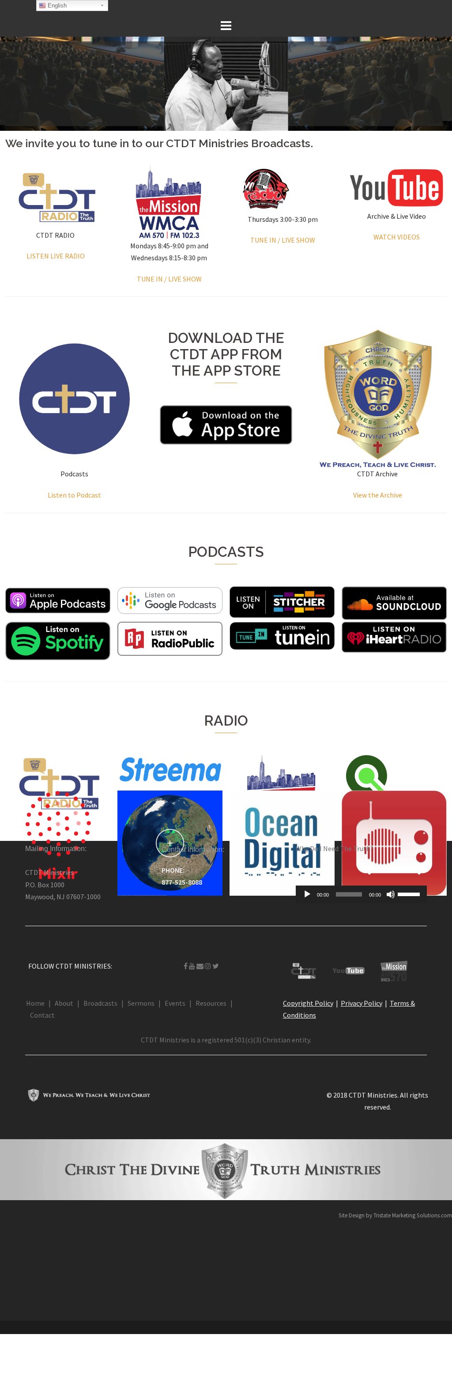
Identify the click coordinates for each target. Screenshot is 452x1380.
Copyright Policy (308, 1003)
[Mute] (390, 894)
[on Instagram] (208, 966)
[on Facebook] (186, 966)
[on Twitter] (215, 966)
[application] (361, 894)
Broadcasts (100, 1003)
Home (35, 1003)
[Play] (307, 894)
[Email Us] (200, 966)
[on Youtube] (192, 966)
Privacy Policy (361, 1003)
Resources (211, 1003)
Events (175, 1003)
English (56, 5)
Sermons (141, 1003)
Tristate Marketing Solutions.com (412, 1215)
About (64, 1003)
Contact (42, 1015)
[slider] (410, 893)
